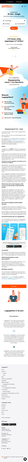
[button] (25, 459)
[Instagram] (6, 448)
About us (3, 371)
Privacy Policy (4, 395)
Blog (3, 377)
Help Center (4, 386)
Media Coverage (6, 391)
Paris (3, 412)
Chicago (3, 406)
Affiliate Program (5, 382)
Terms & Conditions (6, 396)
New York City (5, 410)
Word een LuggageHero (7, 378)
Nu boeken (14, 286)
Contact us (4, 445)
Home (3, 369)
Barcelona (4, 405)
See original (19, 44)
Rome (3, 414)
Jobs (4, 375)
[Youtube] (8, 448)
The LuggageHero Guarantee (9, 387)
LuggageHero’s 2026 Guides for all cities (10, 393)
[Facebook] (2, 448)
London (3, 408)
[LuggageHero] (7, 7)
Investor (4, 373)
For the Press (4, 389)
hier (4, 255)
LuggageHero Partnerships (9, 384)
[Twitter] (4, 448)
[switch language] (22, 6)
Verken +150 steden (6, 417)
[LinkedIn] (10, 448)
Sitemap (3, 398)
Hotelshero (4, 380)
